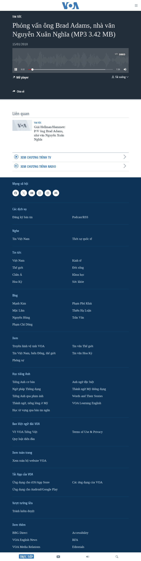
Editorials (78, 547)
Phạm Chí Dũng (22, 324)
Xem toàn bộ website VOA (29, 461)
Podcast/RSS (80, 217)
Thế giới (17, 268)
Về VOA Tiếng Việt (24, 432)
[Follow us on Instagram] (39, 193)
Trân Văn (78, 317)
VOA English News (24, 540)
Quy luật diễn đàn (23, 439)
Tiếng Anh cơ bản (23, 382)
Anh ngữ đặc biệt (83, 382)
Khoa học (78, 275)
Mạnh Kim (19, 303)
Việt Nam (18, 261)
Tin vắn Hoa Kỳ (82, 353)
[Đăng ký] (56, 193)
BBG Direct (19, 533)
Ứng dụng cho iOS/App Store (31, 482)
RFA (75, 540)
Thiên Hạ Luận (81, 310)
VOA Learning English (86, 403)
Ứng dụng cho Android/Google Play (35, 489)
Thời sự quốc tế (82, 239)
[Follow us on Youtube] (31, 193)
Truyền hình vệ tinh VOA (28, 346)
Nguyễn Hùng (21, 317)
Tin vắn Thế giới (82, 346)
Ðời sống (78, 268)
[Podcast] (48, 193)
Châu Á (17, 275)
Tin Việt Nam (20, 239)
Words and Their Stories (87, 396)
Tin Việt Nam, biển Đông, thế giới (34, 353)
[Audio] (88, 556)
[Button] (18, 92)
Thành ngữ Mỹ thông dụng (89, 389)
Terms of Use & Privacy (87, 432)
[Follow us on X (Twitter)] (23, 193)
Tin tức (16, 17)
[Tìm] (117, 556)
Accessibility (80, 533)
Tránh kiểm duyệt (23, 511)
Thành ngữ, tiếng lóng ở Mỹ (30, 403)
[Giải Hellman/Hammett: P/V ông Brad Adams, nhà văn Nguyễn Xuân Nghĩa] (22, 125)
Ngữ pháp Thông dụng (26, 389)
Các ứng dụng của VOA (87, 482)
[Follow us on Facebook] (15, 193)
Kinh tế (77, 261)
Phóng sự (18, 360)
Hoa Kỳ (17, 282)
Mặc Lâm (18, 310)
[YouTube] (58, 556)
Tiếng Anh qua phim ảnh (27, 396)
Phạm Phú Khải (82, 303)
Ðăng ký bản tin (22, 217)
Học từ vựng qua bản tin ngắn (31, 410)
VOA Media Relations (26, 547)
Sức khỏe (78, 282)
